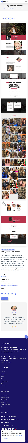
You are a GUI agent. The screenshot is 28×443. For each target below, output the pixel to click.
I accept (6, 438)
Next (12, 18)
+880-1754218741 (9, 425)
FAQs (2, 407)
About (3, 371)
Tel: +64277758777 (6, 362)
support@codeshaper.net (11, 419)
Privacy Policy (4, 402)
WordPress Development (8, 249)
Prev (4, 18)
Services (3, 374)
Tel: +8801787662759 (7, 353)
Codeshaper (7, 422)
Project (3, 378)
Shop (2, 376)
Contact (3, 386)
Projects (10, 8)
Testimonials (4, 381)
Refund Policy (4, 399)
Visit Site (5, 299)
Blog (2, 383)
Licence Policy (4, 395)
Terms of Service (5, 404)
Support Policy (5, 397)
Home (5, 8)
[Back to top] (26, 337)
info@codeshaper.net (10, 416)
